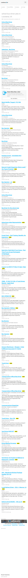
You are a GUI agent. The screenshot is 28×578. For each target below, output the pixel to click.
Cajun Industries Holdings (8, 420)
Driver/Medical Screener (9, 443)
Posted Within (10, 7)
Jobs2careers (14, 523)
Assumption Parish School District (10, 51)
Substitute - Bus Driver (8, 49)
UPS (3, 476)
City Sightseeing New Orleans (9, 309)
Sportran (4, 335)
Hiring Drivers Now (6, 284)
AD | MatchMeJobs (6, 157)
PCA (3, 365)
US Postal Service (6, 238)
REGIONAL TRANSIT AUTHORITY (9, 407)
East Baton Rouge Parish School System (11, 129)
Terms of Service (7, 525)
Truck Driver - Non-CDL (8, 418)
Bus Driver (5, 78)
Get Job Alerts (14, 98)
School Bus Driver (7, 22)
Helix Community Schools (8, 36)
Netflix (3, 104)
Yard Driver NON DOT (8, 431)
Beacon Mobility (5, 23)
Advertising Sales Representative (11, 222)
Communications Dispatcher (10, 405)
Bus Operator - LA (7, 182)
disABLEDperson (6, 461)
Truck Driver (5, 363)
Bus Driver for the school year (10, 208)
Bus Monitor (5, 321)
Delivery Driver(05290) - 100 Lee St (12, 502)
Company (17, 7)
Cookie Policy (15, 525)
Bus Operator (5, 128)
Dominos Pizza (5, 503)
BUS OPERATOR (6, 296)
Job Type (23, 7)
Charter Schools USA (7, 183)
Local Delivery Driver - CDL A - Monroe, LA (14, 487)
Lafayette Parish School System (9, 142)
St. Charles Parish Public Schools (10, 322)
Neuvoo (21, 523)
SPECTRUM (4, 224)
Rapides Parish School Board (9, 297)
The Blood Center (6, 445)
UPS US (3, 270)
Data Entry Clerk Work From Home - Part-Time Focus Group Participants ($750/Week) (14, 252)
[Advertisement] (12, 550)
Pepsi (3, 490)
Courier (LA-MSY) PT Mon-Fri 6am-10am (14, 267)
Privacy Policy (22, 525)
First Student (5, 65)
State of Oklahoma (6, 378)
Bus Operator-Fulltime (8, 308)
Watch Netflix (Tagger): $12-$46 (11, 102)
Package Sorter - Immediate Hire (11, 155)
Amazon (4, 350)
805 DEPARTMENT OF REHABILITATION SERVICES (13, 392)
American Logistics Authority (9, 170)
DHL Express (5, 433)
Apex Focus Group (6, 255)
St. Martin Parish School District (9, 209)
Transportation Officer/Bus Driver (11, 376)
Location (3, 7)
